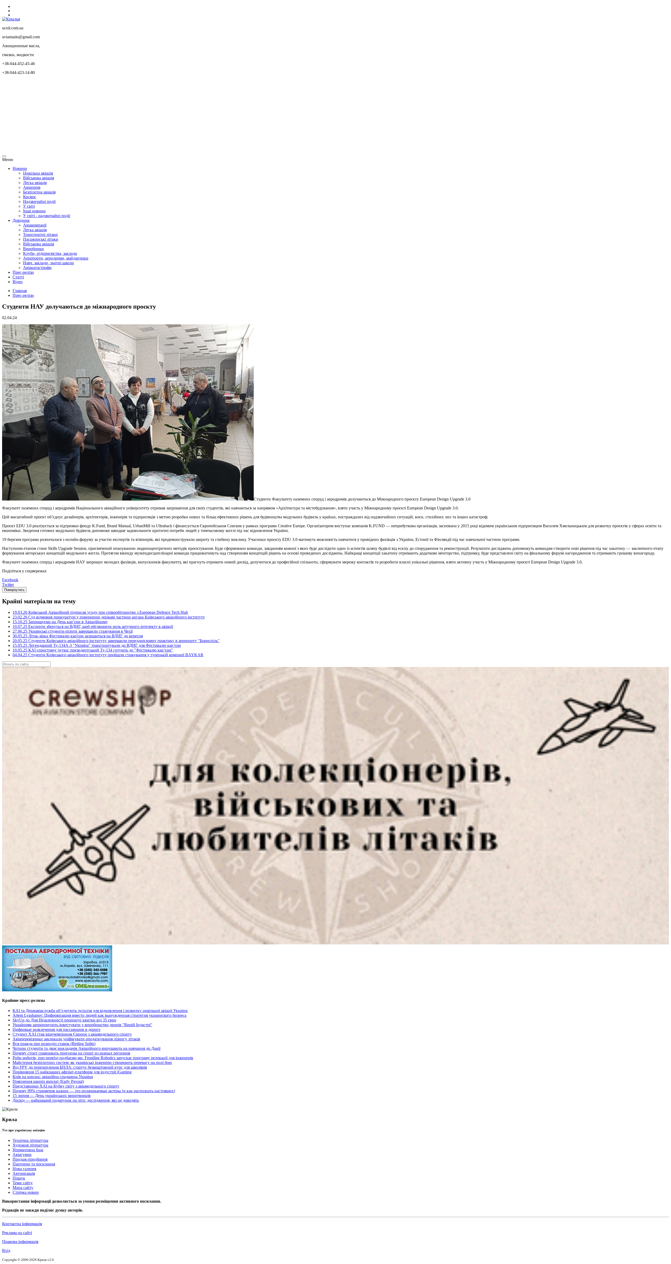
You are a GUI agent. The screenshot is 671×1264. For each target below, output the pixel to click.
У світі (29, 206)
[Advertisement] (159, 116)
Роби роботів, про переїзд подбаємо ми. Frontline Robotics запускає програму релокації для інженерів (103, 1058)
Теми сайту (23, 1183)
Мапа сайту (23, 1187)
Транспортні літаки (40, 234)
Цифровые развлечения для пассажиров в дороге (56, 1029)
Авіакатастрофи (37, 267)
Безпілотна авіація (39, 192)
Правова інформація (20, 1241)
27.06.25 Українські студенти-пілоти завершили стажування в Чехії (73, 631)
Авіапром (31, 187)
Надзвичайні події (39, 201)
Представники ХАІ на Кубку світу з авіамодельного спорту (66, 1086)
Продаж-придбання (30, 1159)
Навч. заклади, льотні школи (48, 263)
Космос (29, 197)
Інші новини (34, 211)
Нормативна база (28, 1150)
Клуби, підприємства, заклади (50, 253)
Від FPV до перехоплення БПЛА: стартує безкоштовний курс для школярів (80, 1067)
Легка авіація (35, 182)
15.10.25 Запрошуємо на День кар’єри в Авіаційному (60, 622)
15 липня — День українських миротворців (52, 1095)
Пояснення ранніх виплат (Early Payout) (48, 1081)
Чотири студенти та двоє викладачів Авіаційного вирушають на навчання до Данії (86, 1048)
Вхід (6, 1250)
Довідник (21, 220)
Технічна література (30, 1140)
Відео (18, 281)
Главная (20, 290)
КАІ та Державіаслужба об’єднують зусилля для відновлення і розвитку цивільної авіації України (100, 1010)
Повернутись (14, 590)
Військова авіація (38, 178)
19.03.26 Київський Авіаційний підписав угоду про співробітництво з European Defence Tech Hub (100, 612)
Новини (20, 168)
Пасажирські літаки (40, 239)
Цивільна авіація (38, 173)
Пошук (19, 1178)
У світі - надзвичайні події (46, 215)
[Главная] (11, 19)
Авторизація (24, 1173)
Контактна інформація (22, 1224)
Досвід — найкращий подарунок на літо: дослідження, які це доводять (76, 1100)
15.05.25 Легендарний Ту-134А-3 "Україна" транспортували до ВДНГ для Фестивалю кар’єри (97, 645)
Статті (18, 277)
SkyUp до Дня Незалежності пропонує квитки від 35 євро (64, 1020)
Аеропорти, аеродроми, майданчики (55, 258)
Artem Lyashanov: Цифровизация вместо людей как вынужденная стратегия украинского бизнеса (99, 1015)
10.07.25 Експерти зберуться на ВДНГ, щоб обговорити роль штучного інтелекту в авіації (93, 626)
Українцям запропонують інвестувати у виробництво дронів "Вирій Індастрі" (82, 1025)
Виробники (33, 248)
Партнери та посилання (34, 1164)
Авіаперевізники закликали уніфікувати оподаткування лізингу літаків (76, 1039)
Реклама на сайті (17, 1232)
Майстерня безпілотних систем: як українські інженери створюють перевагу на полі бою (92, 1062)
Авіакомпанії (34, 225)
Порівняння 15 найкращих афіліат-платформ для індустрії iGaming (72, 1072)
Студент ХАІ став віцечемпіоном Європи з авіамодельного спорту (72, 1034)
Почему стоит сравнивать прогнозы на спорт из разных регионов (71, 1053)
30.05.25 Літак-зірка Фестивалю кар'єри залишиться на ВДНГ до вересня (78, 636)
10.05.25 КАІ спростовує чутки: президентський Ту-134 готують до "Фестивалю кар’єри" (93, 650)
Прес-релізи (23, 272)
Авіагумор (22, 1154)
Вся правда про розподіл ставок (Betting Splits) (54, 1043)
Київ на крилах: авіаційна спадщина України (53, 1076)
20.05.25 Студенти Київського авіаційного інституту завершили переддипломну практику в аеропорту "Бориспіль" (116, 640)
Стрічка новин (26, 1192)
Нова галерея (24, 1168)
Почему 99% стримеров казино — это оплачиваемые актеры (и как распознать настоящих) (94, 1091)
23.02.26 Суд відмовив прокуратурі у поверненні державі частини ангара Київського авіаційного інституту (109, 617)
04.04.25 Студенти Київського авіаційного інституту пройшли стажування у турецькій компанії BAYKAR (108, 655)
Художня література (30, 1145)
